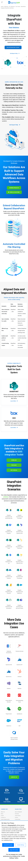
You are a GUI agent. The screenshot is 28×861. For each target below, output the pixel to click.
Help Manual (14, 470)
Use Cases (17, 6)
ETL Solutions (12, 6)
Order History (17, 815)
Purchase (13, 465)
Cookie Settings (20, 844)
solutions (6, 497)
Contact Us (14, 777)
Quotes (16, 817)
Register (20, 811)
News (2, 813)
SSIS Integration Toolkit (13, 47)
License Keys (17, 819)
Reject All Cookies (14, 849)
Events (2, 815)
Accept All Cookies (8, 844)
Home (2, 6)
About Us (3, 811)
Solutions (6, 6)
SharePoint (23, 6)
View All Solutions (14, 192)
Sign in (16, 811)
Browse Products (14, 187)
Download (14, 460)
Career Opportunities (5, 819)
